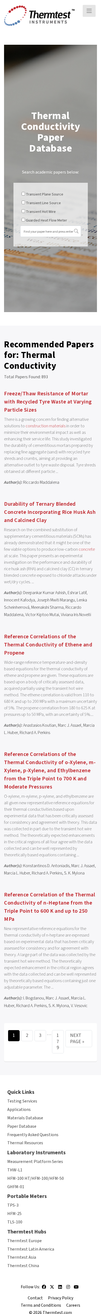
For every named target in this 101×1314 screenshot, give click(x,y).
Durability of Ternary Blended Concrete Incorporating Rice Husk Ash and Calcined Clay (50, 512)
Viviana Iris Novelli (76, 615)
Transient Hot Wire (41, 211)
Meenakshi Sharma (47, 607)
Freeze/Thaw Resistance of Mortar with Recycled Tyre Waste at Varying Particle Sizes (48, 402)
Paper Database (21, 1126)
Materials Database (25, 1118)
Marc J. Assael (69, 725)
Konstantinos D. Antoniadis (46, 866)
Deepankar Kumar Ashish (44, 593)
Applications (19, 1110)
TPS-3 (13, 1205)
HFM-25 (14, 1214)
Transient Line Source (43, 203)
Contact (35, 1298)
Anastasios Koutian (39, 725)
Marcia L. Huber (17, 873)
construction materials (45, 426)
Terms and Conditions (41, 1305)
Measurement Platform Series (35, 1162)
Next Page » (77, 1038)
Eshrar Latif (77, 593)
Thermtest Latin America (30, 1249)
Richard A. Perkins (35, 733)
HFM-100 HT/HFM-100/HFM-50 (35, 1178)
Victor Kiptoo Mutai (42, 615)
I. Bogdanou (33, 998)
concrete (87, 549)
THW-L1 (14, 1170)
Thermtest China (23, 1266)
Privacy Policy (60, 1298)
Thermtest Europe (24, 1241)
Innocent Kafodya (19, 600)
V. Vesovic (79, 1006)
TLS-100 (14, 1222)
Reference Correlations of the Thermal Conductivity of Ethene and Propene (48, 645)
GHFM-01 (15, 1187)
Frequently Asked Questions (32, 1135)
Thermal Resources (25, 1143)
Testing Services (22, 1101)
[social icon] (44, 1289)
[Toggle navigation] (89, 11)
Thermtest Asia (21, 1257)
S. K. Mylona (74, 873)
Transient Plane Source (44, 194)
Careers (73, 1305)
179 (58, 1041)
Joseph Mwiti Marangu (56, 600)
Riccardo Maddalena (41, 482)
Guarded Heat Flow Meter (46, 220)
